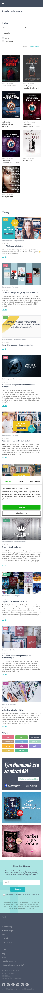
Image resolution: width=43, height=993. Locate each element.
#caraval (4, 650)
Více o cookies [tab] (35, 481)
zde (33, 908)
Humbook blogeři (8, 930)
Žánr (4, 28)
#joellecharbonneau (20, 339)
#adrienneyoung (7, 379)
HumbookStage (7, 927)
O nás (4, 950)
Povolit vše (21, 507)
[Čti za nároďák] (21, 774)
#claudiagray (16, 595)
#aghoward (5, 704)
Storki (4, 934)
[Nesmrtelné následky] (21, 841)
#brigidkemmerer (19, 240)
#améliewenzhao (7, 240)
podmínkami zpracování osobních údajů (27, 894)
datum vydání (34, 46)
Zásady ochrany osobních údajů (13, 965)
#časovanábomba (7, 339)
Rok (25, 28)
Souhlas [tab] (8, 481)
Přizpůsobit (20, 513)
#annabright (15, 287)
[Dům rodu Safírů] (21, 808)
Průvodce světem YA (9, 961)
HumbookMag (7, 942)
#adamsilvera (6, 595)
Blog (3, 953)
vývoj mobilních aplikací (26, 989)
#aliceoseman (6, 287)
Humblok (5, 938)
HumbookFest (6, 923)
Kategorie (6, 33)
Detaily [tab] (21, 481)
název (24, 46)
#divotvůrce (12, 650)
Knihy (4, 957)
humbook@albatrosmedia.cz (11, 978)
